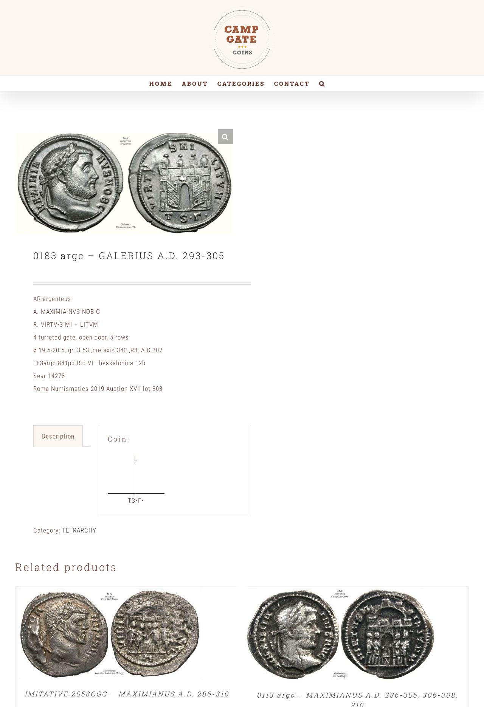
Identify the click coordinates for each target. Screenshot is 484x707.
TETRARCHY (79, 530)
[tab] (58, 436)
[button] (322, 83)
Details (110, 635)
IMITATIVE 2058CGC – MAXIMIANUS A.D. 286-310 (127, 693)
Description (58, 436)
